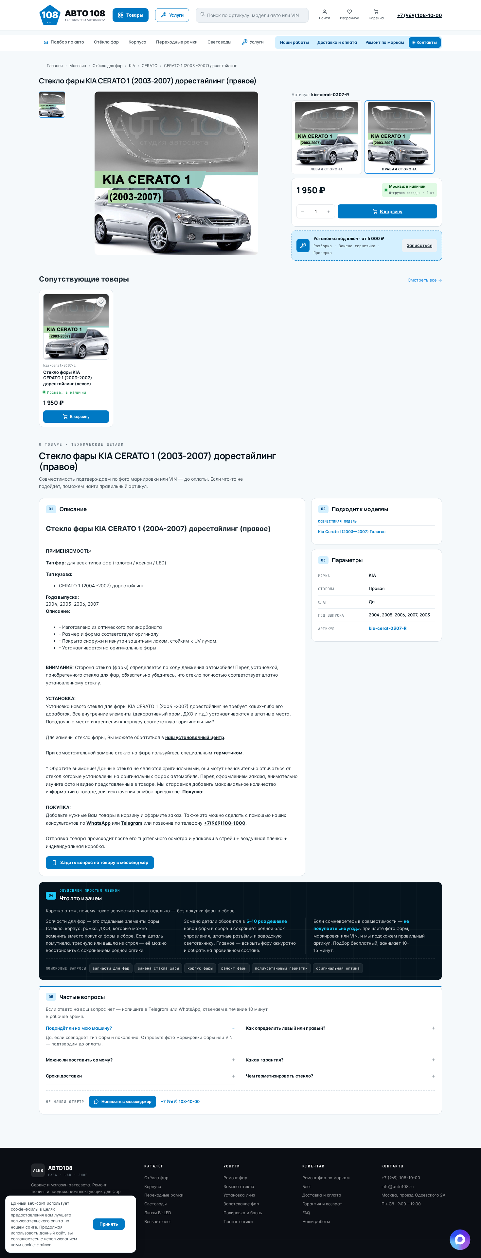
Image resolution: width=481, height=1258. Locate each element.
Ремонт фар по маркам (325, 1177)
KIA (132, 65)
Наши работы (294, 42)
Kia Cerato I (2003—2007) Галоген (351, 531)
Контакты (427, 42)
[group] (76, 358)
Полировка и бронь (242, 1212)
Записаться (419, 245)
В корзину (391, 211)
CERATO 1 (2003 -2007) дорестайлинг (200, 65)
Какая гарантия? (264, 1059)
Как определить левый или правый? (285, 1028)
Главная (55, 65)
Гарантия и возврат (322, 1203)
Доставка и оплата (337, 42)
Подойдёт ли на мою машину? (79, 1028)
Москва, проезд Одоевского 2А (413, 1195)
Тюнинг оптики (238, 1221)
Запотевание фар (241, 1203)
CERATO (149, 65)
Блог (307, 1186)
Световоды (219, 41)
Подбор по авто (67, 41)
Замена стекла (238, 1186)
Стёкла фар (106, 41)
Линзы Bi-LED (157, 1212)
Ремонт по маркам (384, 42)
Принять (108, 1224)
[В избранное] (101, 302)
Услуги (257, 41)
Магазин (77, 65)
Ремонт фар (235, 1177)
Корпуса (137, 41)
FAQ (306, 1212)
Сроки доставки (64, 1075)
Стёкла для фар (107, 65)
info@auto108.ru (398, 1186)
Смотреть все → (425, 280)
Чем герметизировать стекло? (279, 1075)
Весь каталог (157, 1221)
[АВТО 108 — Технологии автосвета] (72, 15)
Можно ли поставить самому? (79, 1059)
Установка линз (239, 1195)
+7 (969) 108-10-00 (419, 15)
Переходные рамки (177, 41)
